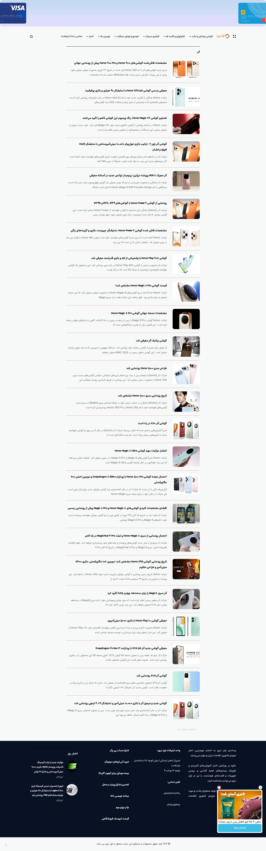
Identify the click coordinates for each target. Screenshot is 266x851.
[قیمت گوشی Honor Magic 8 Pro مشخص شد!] (186, 291)
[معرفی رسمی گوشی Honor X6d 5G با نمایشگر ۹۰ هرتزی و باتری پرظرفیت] (186, 96)
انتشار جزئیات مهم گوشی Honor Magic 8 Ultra (141, 451)
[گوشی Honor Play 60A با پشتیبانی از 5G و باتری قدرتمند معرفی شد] (186, 264)
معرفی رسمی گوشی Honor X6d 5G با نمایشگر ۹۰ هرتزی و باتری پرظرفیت (126, 91)
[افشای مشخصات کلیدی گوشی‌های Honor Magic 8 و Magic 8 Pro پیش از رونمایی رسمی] (186, 514)
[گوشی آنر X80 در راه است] (186, 429)
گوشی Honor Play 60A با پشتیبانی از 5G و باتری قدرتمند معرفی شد (129, 258)
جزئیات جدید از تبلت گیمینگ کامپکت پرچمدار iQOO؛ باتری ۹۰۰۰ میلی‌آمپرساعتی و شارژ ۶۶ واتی (47, 767)
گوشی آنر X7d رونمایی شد (151, 676)
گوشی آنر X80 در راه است (152, 423)
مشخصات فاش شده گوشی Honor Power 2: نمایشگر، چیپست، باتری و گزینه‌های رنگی (119, 231)
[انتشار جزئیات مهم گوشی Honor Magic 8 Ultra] (186, 456)
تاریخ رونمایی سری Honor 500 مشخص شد (142, 396)
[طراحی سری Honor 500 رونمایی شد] (186, 374)
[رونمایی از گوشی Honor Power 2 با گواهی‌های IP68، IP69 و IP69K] (186, 209)
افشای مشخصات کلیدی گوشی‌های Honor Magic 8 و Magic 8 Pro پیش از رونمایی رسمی (117, 508)
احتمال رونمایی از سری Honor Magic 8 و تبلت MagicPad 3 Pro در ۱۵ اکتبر (126, 536)
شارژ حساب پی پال (119, 751)
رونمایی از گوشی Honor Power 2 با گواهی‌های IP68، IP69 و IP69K (130, 203)
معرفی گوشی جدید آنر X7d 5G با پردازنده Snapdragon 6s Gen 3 (131, 648)
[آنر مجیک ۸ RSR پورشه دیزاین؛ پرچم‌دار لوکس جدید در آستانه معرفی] (186, 181)
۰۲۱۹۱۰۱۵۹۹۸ (173, 805)
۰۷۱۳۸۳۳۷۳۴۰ (172, 794)
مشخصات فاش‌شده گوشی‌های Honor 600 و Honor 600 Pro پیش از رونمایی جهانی (120, 63)
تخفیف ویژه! (239, 828)
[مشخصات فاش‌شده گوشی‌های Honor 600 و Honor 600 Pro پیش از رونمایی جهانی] (186, 69)
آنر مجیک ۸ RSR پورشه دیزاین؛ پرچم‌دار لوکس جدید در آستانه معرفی (128, 175)
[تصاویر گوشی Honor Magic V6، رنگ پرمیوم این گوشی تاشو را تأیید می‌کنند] (186, 124)
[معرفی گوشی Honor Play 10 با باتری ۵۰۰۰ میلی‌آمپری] (186, 626)
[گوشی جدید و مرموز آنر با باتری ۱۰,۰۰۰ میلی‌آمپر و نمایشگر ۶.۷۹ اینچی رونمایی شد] (186, 709)
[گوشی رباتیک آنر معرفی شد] (186, 346)
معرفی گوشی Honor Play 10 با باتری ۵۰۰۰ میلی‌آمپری (137, 621)
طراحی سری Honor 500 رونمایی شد (146, 368)
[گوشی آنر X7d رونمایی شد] (186, 681)
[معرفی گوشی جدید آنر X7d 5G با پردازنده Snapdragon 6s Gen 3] (186, 654)
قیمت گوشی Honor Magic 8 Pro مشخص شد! (141, 286)
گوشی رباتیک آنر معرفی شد (151, 341)
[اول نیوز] (224, 36)
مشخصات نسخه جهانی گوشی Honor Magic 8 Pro (139, 313)
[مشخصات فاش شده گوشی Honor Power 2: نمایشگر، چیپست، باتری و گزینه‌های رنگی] (186, 236)
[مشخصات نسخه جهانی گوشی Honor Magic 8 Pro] (186, 319)
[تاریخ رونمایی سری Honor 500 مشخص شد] (186, 401)
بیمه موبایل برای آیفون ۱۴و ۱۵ (113, 773)
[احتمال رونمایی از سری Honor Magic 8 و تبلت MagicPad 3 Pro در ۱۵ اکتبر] (186, 541)
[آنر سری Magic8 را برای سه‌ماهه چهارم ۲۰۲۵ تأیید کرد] (186, 599)
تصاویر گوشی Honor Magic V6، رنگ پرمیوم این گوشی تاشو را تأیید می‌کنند (125, 118)
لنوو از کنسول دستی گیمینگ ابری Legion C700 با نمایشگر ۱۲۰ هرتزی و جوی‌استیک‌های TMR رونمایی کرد (46, 790)
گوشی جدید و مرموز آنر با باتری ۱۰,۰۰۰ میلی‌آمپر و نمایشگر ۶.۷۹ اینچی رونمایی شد (120, 703)
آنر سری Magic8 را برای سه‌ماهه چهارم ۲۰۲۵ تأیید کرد (137, 593)
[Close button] (260, 787)
